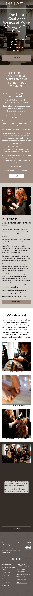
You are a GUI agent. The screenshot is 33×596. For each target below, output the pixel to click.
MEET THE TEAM (16, 302)
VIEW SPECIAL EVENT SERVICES (16, 438)
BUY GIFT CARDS (21, 582)
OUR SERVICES (16, 176)
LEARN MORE (16, 528)
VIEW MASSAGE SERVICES (16, 405)
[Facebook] (16, 558)
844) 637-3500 (20, 576)
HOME (29, 545)
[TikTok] (20, 558)
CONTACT (28, 548)
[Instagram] (13, 558)
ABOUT (29, 543)
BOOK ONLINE (21, 579)
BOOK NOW (16, 57)
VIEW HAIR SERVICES (16, 372)
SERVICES (28, 547)
